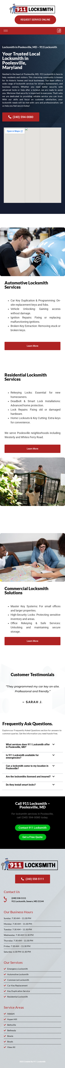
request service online (35, 19)
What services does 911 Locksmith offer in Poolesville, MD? (28, 745)
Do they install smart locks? (21, 784)
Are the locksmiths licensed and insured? (28, 776)
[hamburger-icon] (5, 30)
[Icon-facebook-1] (59, 31)
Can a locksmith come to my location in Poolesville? (27, 767)
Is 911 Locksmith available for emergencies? (22, 756)
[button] (32, 745)
